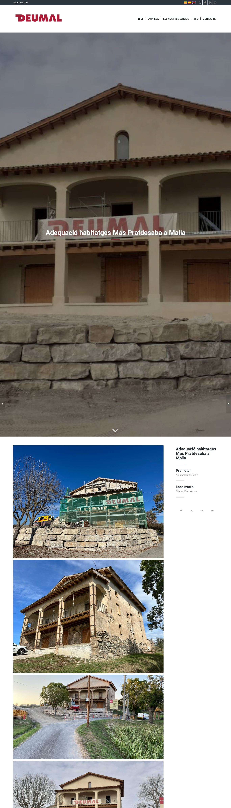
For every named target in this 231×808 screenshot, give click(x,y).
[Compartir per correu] (212, 511)
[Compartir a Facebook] (181, 511)
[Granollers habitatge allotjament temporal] (228, 404)
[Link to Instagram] (215, 2)
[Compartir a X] (191, 511)
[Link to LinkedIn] (210, 2)
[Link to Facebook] (205, 2)
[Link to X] (200, 2)
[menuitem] (140, 18)
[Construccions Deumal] (38, 18)
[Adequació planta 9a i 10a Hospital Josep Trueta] (2, 404)
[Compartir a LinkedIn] (202, 511)
